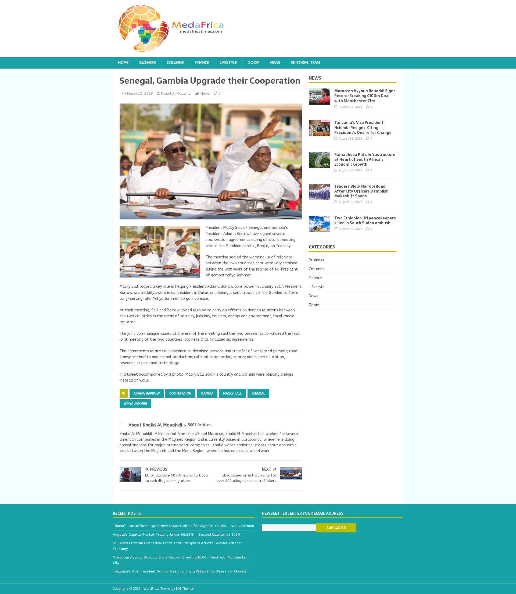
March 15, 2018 (140, 93)
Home (123, 63)
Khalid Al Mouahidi (176, 93)
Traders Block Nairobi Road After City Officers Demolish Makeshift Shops (361, 191)
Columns (175, 63)
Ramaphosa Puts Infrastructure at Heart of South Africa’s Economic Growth (364, 159)
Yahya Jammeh (135, 404)
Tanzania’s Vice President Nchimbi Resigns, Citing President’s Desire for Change (363, 127)
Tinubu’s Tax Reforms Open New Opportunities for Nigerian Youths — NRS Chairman (183, 526)
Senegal (258, 393)
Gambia (207, 393)
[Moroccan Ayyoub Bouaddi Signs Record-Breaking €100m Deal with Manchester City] (319, 101)
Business (147, 63)
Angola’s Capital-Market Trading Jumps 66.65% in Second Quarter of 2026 (176, 534)
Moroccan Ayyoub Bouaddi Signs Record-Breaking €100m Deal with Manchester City (365, 96)
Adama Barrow (147, 393)
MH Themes (185, 589)
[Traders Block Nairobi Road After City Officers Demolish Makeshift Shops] (319, 196)
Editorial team (305, 63)
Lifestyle (228, 63)
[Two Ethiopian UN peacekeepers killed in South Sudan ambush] (319, 228)
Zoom (253, 63)
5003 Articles (199, 425)
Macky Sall (232, 393)
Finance (202, 63)
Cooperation (180, 393)
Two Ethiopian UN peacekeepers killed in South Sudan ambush (365, 220)
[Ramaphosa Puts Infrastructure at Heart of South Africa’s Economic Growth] (319, 165)
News (275, 63)
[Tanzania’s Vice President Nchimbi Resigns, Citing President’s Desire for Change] (319, 133)
